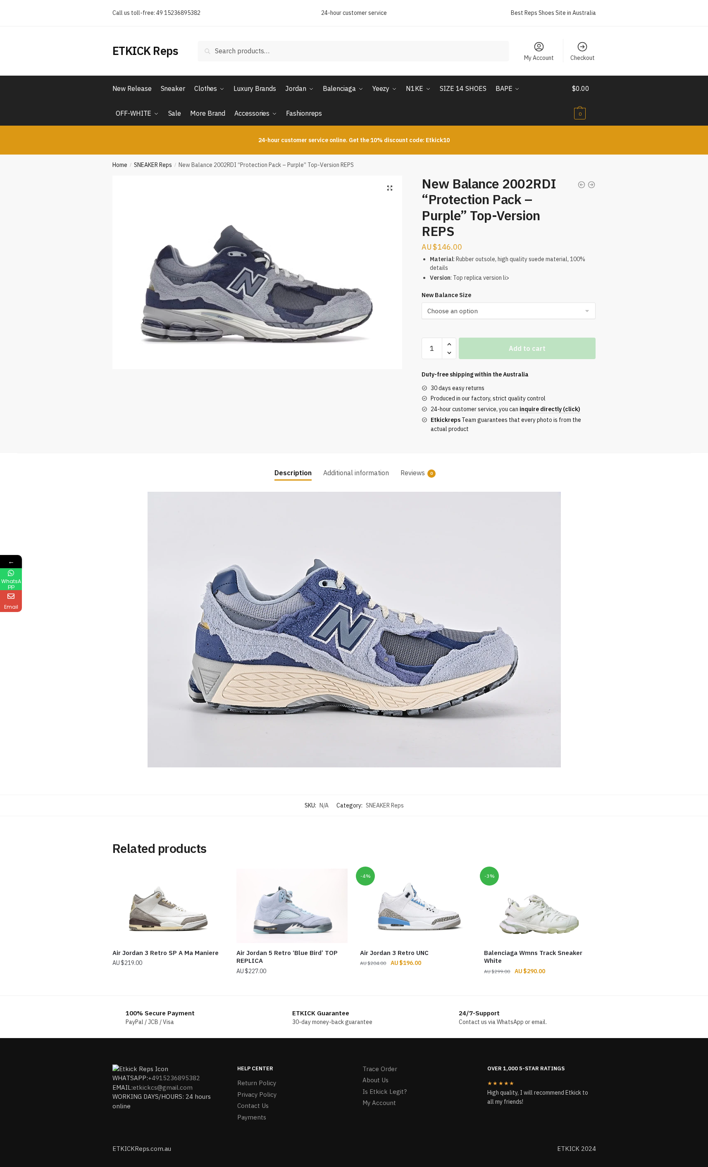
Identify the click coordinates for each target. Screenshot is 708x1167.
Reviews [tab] (412, 473)
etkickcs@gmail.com (163, 1087)
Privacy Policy (257, 1094)
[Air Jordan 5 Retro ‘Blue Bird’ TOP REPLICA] (292, 906)
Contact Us (253, 1106)
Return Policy (256, 1083)
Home (119, 165)
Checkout (582, 58)
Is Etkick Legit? (384, 1092)
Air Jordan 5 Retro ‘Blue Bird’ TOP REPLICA (287, 957)
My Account (539, 58)
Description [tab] (293, 473)
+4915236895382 (174, 1078)
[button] (389, 188)
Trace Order (379, 1069)
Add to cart (527, 348)
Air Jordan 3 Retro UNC (394, 953)
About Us (375, 1080)
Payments (251, 1117)
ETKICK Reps (145, 50)
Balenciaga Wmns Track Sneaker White (533, 957)
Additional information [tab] (356, 473)
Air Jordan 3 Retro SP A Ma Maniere (165, 953)
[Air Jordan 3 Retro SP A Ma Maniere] (168, 906)
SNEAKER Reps (153, 165)
